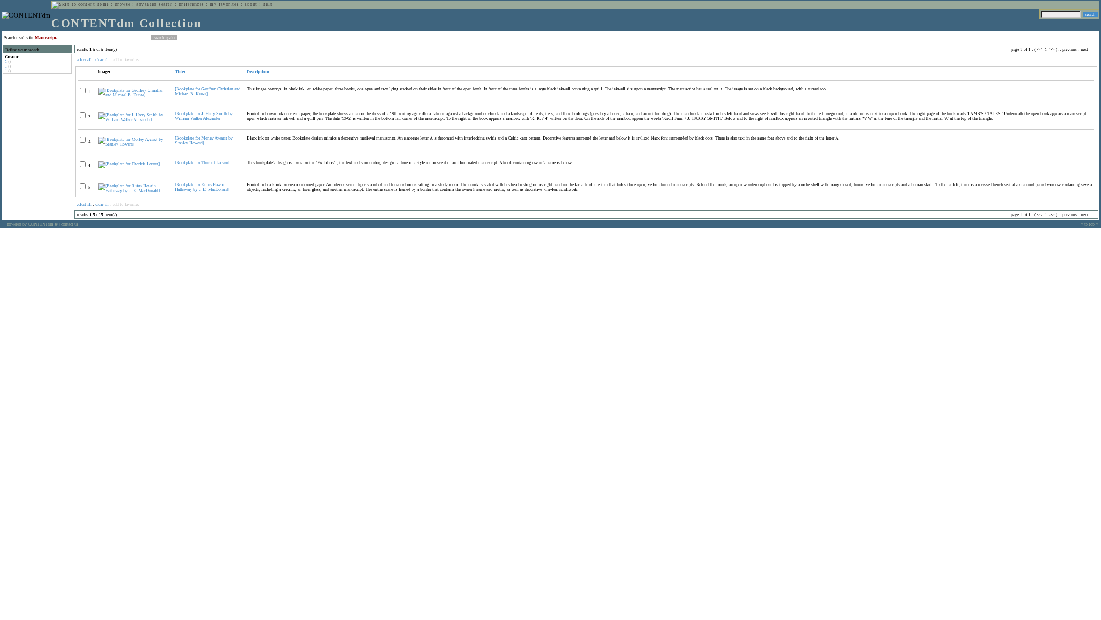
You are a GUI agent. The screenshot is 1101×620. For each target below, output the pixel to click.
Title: (180, 71)
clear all (102, 59)
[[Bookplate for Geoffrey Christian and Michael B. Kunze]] (133, 95)
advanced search (154, 4)
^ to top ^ (1089, 224)
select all (84, 59)
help (268, 4)
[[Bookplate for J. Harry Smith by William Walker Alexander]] (133, 119)
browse (123, 4)
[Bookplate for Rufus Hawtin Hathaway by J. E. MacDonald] (202, 187)
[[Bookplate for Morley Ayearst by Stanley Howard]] (133, 144)
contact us (69, 224)
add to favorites (126, 59)
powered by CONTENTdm (32, 224)
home (103, 4)
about (251, 4)
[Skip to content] (73, 4)
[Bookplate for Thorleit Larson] (202, 162)
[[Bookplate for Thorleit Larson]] (129, 163)
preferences (191, 4)
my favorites (224, 4)
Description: (258, 71)
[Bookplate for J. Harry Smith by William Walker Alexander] (204, 116)
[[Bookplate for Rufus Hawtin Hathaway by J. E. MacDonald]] (133, 190)
